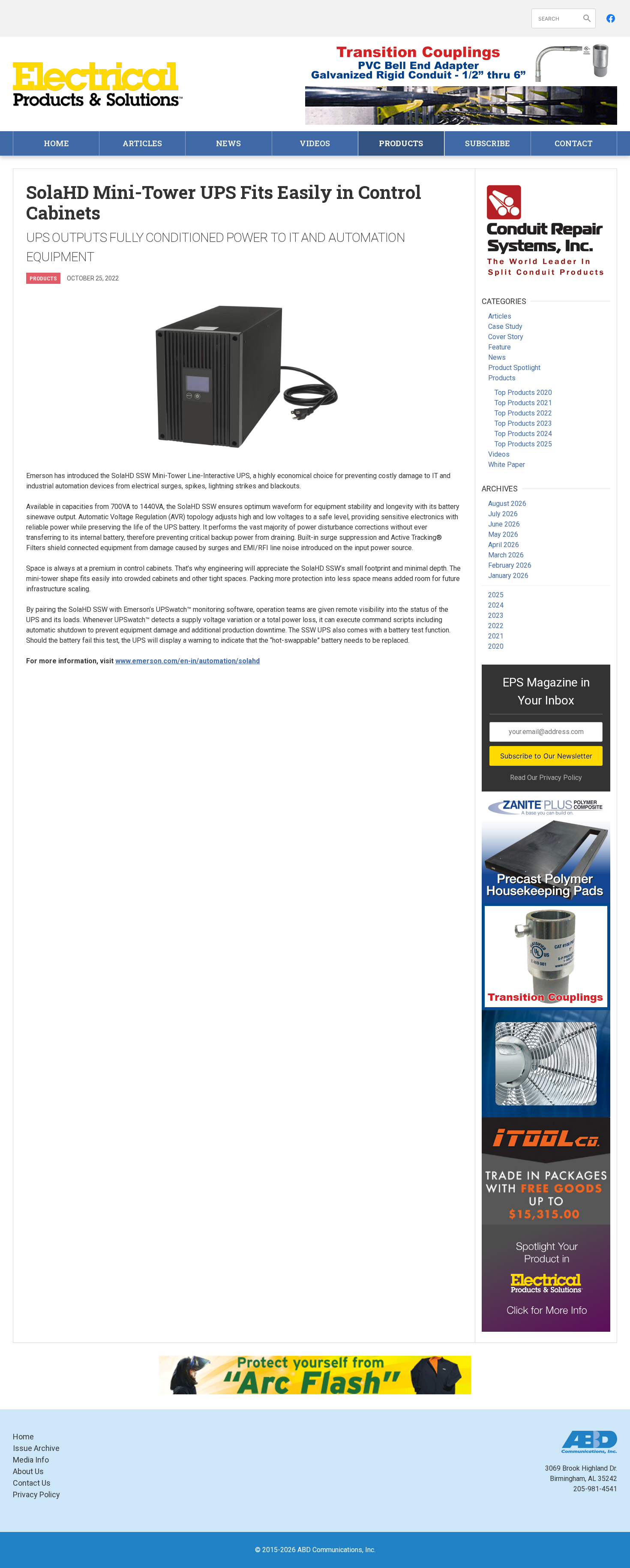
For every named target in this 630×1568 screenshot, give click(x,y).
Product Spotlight (514, 368)
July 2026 (503, 514)
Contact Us (32, 1482)
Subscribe (487, 143)
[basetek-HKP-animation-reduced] (546, 849)
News (228, 143)
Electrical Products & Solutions (98, 84)
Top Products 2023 (523, 423)
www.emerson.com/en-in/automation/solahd (187, 661)
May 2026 (503, 534)
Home (56, 143)
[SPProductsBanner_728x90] (461, 62)
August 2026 (507, 504)
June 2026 (504, 524)
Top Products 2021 (523, 403)
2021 (496, 636)
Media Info (31, 1459)
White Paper (506, 464)
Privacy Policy (36, 1494)
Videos (315, 143)
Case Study (505, 326)
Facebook (610, 18)
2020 (496, 646)
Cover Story (505, 337)
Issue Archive (36, 1448)
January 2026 (508, 576)
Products (401, 143)
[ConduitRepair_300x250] (546, 229)
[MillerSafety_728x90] (315, 1375)
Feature (499, 347)
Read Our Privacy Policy (546, 777)
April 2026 (503, 545)
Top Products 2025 (523, 444)
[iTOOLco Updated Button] (546, 1171)
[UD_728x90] (461, 105)
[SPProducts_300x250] (546, 956)
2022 (496, 626)
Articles (142, 143)
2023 (496, 615)
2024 (496, 605)
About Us (28, 1471)
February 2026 (509, 565)
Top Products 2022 (523, 413)
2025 (496, 595)
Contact (574, 143)
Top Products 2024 (523, 434)
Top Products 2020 (523, 392)
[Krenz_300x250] (546, 1063)
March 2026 (506, 555)
